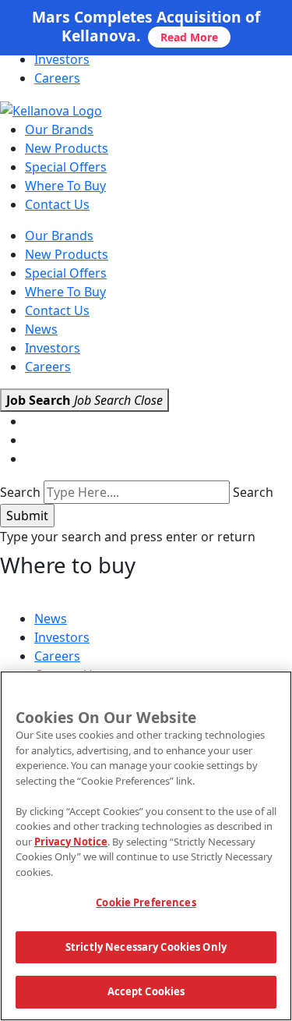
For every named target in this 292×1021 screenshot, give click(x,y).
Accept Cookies (146, 991)
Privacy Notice (70, 842)
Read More (189, 37)
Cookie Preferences (145, 902)
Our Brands (59, 129)
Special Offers (66, 166)
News (41, 329)
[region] (146, 846)
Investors (62, 59)
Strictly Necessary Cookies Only (146, 947)
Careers (57, 78)
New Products (66, 148)
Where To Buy (65, 185)
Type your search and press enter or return (127, 536)
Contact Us (57, 204)
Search (20, 492)
